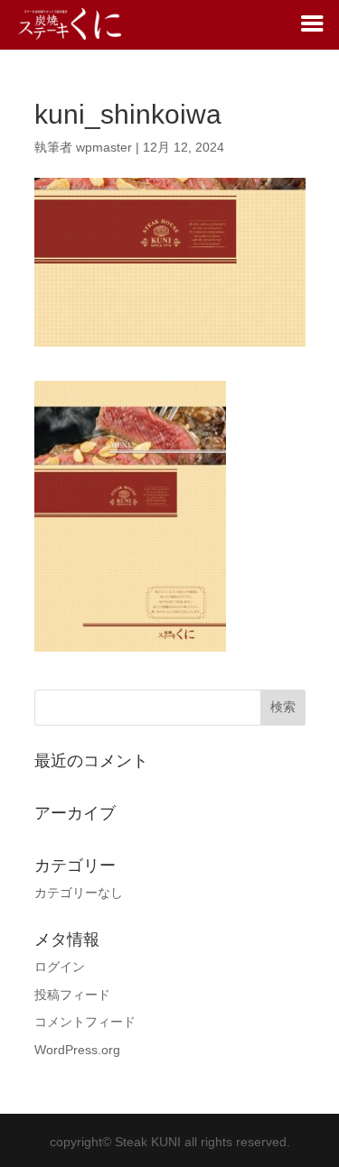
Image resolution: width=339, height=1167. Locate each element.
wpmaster (104, 147)
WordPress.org (77, 1049)
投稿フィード (72, 994)
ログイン (59, 966)
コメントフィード (85, 1021)
